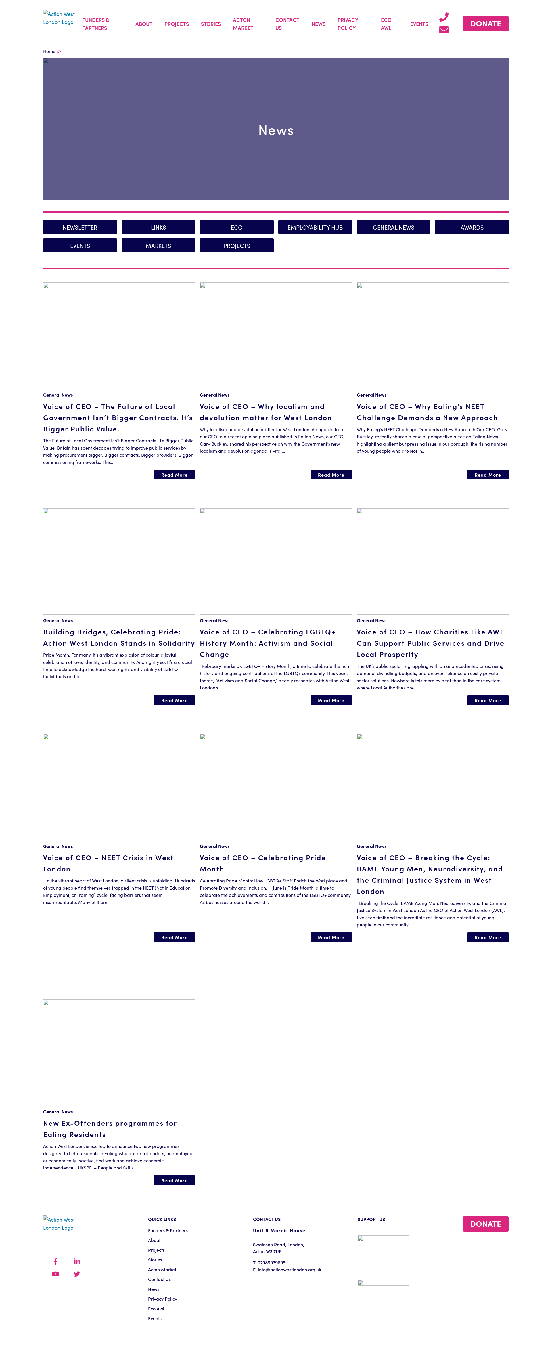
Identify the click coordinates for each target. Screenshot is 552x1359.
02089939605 (271, 1262)
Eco (237, 227)
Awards (472, 227)
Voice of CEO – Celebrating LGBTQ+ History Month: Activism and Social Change (268, 642)
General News (393, 227)
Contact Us (287, 23)
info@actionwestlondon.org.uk (289, 1269)
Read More (174, 474)
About (143, 23)
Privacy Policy (348, 23)
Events (419, 23)
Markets (158, 245)
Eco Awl (386, 23)
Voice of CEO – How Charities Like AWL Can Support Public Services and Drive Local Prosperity (431, 642)
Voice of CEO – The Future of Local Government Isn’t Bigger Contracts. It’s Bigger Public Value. (118, 417)
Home (49, 51)
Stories (211, 23)
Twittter (77, 1274)
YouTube (55, 1274)
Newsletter (80, 227)
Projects (176, 23)
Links (158, 227)
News (318, 23)
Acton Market (243, 23)
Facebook (55, 1262)
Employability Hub (315, 227)
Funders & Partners (95, 23)
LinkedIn (77, 1262)
